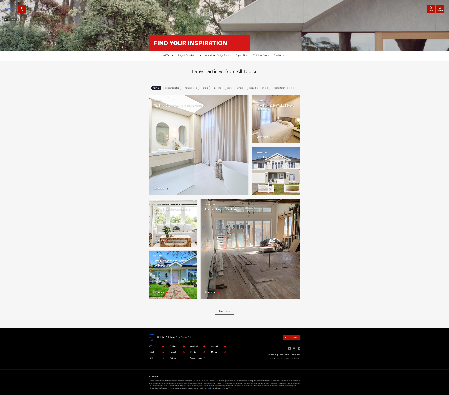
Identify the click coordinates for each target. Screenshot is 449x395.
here (208, 388)
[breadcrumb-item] (6, 19)
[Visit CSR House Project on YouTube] (294, 348)
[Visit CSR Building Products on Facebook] (289, 348)
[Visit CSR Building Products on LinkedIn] (298, 348)
